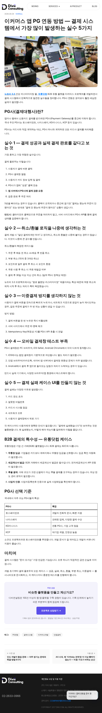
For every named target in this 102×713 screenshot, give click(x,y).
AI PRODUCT (76, 6)
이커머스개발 (43, 635)
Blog (94, 6)
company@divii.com (60, 701)
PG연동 (15, 635)
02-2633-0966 (11, 696)
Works (34, 6)
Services (53, 6)
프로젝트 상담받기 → (51, 610)
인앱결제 (57, 635)
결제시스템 (28, 635)
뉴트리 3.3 (10, 94)
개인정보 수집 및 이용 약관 (51, 679)
